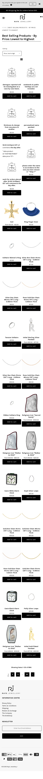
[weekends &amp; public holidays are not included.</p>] (31, 72)
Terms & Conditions (9, 706)
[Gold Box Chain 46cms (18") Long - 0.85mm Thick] (31, 516)
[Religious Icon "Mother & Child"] (12, 440)
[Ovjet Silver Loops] (31, 478)
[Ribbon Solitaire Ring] (12, 403)
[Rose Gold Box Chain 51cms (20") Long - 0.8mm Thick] (12, 556)
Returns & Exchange (9, 711)
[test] (12, 209)
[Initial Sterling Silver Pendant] (31, 325)
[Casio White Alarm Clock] (12, 478)
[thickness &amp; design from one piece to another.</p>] (12, 113)
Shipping (5, 708)
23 (27, 674)
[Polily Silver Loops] (31, 596)
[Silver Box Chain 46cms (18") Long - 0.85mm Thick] (12, 285)
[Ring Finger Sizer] (31, 209)
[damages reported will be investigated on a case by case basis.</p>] (12, 72)
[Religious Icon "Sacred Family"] (31, 403)
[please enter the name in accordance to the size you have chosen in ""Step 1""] (31, 153)
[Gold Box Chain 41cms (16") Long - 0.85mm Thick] (12, 516)
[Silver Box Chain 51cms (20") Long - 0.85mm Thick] (12, 363)
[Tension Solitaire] (12, 325)
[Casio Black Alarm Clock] (12, 596)
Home (4, 27)
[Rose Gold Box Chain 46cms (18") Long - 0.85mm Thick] (31, 363)
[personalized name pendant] (31, 113)
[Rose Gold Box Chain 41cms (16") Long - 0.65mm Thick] (31, 285)
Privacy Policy (6, 703)
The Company (7, 713)
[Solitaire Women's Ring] (12, 245)
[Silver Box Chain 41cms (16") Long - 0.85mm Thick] (31, 245)
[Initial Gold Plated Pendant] (31, 634)
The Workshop (7, 716)
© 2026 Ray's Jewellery (9, 766)
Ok (33, 4)
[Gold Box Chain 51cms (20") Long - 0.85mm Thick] (31, 556)
